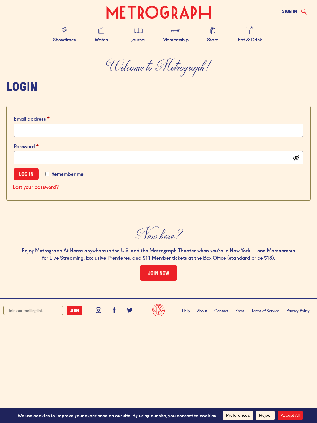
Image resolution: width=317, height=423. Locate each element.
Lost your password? (36, 186)
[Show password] (296, 158)
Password (36, 146)
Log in (26, 174)
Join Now (158, 273)
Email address (42, 118)
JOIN (74, 310)
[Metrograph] (158, 12)
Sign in (289, 11)
